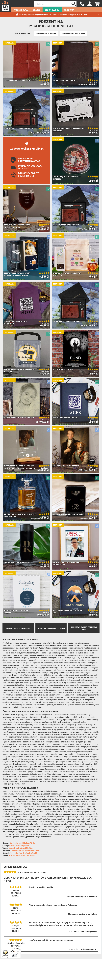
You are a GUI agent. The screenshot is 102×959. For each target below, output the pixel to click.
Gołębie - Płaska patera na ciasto (82, 896)
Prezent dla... (21, 10)
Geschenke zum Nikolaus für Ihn (22, 843)
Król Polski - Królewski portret (83, 932)
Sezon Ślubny (52, 10)
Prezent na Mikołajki (73, 34)
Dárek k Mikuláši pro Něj (19, 846)
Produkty (69, 10)
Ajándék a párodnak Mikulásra (21, 848)
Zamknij (98, 14)
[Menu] (19, 950)
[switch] (14, 955)
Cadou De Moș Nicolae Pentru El (23, 853)
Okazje (36, 10)
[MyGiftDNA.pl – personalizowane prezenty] (5, 6)
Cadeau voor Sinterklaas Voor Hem (25, 850)
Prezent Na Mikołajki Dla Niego (22, 855)
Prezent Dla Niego (46, 34)
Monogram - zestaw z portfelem (82, 914)
